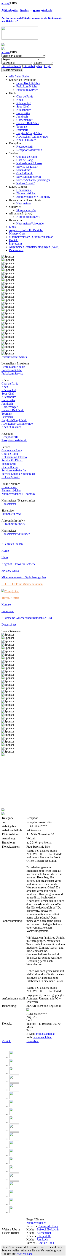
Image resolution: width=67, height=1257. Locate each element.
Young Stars (11, 591)
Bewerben (32, 1041)
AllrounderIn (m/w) (27, 216)
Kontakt (13, 240)
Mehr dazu (26, 1253)
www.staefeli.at (42, 1037)
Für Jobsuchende (11, 66)
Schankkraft (23, 170)
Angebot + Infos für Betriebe (26, 230)
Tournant (21, 126)
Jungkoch (22, 116)
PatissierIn (22, 129)
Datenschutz (16, 250)
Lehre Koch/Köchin (28, 83)
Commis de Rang (26, 156)
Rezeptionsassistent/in (29, 150)
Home (5, 550)
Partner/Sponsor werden (14, 357)
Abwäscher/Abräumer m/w (32, 136)
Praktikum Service (27, 89)
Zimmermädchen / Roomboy (33, 196)
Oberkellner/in (24, 173)
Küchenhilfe (23, 109)
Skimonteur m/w (26, 210)
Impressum (15, 243)
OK (17, 1253)
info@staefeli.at (45, 1033)
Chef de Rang (24, 160)
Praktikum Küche (26, 86)
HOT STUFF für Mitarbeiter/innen (22, 584)
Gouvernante (24, 190)
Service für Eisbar (26, 166)
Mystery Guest (17, 233)
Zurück (6, 1041)
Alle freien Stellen (19, 76)
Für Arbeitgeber (32, 66)
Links (12, 226)
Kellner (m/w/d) (25, 183)
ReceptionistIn (24, 146)
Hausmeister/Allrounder (30, 223)
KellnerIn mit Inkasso (29, 163)
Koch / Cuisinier (26, 139)
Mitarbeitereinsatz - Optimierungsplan (31, 236)
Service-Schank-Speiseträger (33, 180)
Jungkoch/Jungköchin (29, 133)
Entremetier (23, 113)
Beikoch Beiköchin (27, 123)
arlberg (5, 3)
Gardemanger (24, 119)
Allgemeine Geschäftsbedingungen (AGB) (34, 246)
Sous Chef (22, 106)
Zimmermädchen (26, 193)
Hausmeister (23, 203)
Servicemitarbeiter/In (28, 176)
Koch (19, 99)
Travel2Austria (10, 597)
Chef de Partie (24, 96)
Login (47, 66)
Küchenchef (23, 103)
